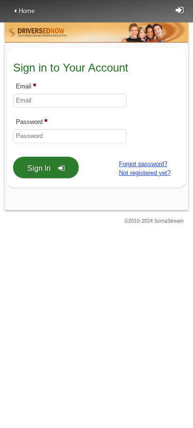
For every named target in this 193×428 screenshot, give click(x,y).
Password (29, 121)
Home (27, 11)
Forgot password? (143, 163)
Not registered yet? (145, 172)
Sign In (39, 168)
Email (23, 86)
